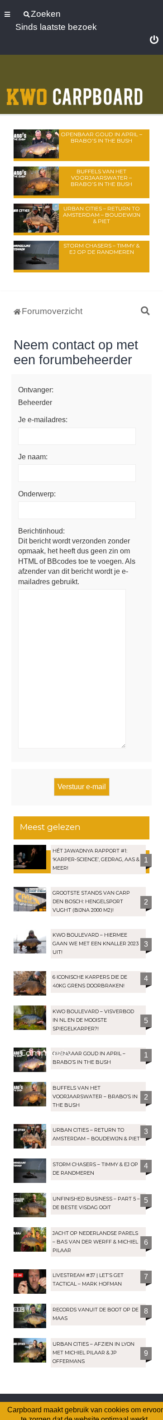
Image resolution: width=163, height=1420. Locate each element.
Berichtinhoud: (41, 531)
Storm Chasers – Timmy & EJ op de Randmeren (101, 248)
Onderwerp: (37, 494)
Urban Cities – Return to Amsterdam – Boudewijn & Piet (101, 214)
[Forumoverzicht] (75, 85)
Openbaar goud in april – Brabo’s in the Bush (101, 137)
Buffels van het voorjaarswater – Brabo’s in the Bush (101, 177)
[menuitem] (154, 40)
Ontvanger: (35, 390)
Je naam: (33, 457)
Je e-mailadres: (42, 420)
